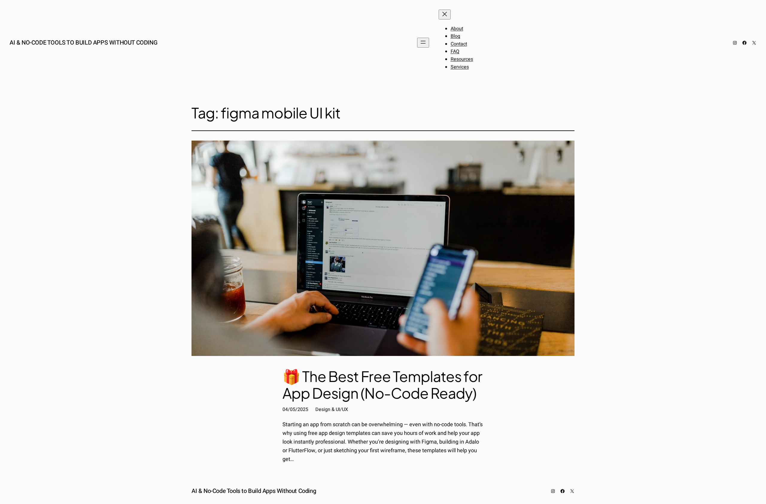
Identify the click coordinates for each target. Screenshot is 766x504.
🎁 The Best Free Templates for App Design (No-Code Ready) (382, 384)
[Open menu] (423, 43)
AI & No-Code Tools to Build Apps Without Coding (83, 42)
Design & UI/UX (331, 409)
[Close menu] (445, 14)
